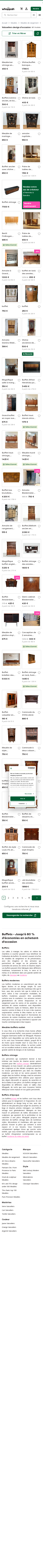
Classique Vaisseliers (31, 1184)
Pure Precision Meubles (11, 1197)
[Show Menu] (39, 15)
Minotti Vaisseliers (30, 1157)
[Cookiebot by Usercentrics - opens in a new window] (28, 768)
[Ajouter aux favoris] (19, 63)
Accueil (4, 23)
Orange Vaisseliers (9, 1227)
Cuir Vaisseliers (7, 1210)
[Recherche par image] (33, 15)
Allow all (22, 798)
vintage (14, 1098)
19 (29, 898)
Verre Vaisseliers (8, 1206)
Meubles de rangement (30, 23)
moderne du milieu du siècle (18, 1136)
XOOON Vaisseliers (30, 1153)
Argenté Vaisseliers (9, 1231)
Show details (28, 793)
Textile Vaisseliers (9, 1214)
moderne (23, 975)
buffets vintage (23, 1063)
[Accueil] (9, 8)
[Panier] (21, 8)
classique (13, 975)
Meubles (14, 23)
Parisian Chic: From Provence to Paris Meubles (9, 1170)
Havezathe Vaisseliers (31, 1161)
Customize (22, 803)
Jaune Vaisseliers (8, 1223)
